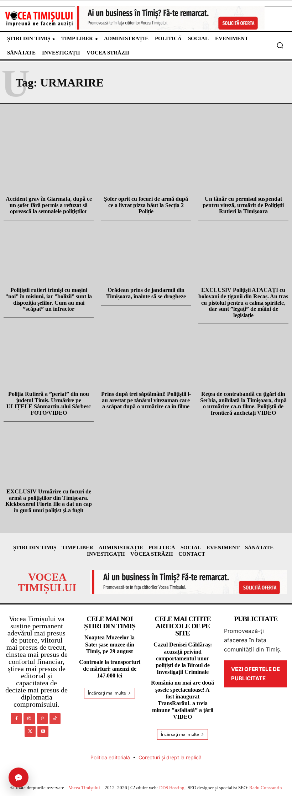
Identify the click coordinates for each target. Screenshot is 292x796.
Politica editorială (110, 757)
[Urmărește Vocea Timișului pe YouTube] (42, 731)
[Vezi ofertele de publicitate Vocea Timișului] (170, 18)
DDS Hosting (171, 787)
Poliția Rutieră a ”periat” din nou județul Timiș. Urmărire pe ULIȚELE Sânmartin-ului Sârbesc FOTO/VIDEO (48, 403)
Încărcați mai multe (107, 693)
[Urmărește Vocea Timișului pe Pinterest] (42, 718)
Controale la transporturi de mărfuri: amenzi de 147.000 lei (109, 669)
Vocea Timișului (84, 787)
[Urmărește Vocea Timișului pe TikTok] (55, 718)
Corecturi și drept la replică (170, 757)
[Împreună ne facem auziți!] (39, 18)
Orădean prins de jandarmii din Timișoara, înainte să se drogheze (146, 293)
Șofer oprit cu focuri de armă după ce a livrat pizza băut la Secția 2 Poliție (146, 205)
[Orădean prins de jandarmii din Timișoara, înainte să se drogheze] (146, 253)
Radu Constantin (265, 787)
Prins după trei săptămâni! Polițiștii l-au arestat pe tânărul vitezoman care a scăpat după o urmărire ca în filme (146, 400)
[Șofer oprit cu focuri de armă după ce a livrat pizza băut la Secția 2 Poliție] (146, 161)
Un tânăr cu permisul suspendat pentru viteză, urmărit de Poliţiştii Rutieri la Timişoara (243, 205)
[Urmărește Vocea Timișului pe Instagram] (29, 718)
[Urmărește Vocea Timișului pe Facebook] (16, 718)
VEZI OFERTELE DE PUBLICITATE (255, 674)
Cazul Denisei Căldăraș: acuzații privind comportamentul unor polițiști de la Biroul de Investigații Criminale (182, 658)
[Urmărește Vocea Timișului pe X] (30, 731)
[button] (280, 45)
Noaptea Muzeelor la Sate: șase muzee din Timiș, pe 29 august (109, 644)
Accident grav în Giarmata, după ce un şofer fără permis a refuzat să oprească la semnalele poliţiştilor (49, 205)
